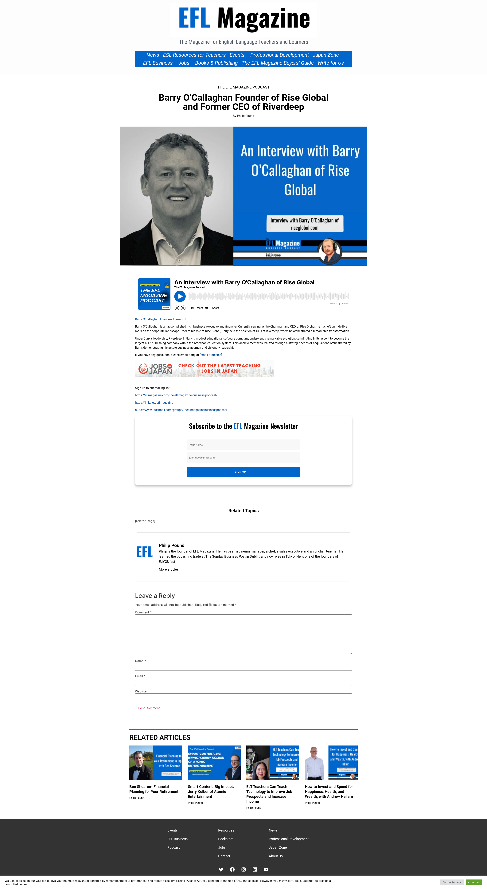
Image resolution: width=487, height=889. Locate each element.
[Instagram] (243, 869)
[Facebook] (232, 869)
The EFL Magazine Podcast (243, 87)
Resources (226, 830)
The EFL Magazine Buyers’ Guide (278, 63)
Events (237, 55)
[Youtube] (266, 869)
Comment (143, 612)
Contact (224, 856)
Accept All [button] (474, 882)
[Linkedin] (254, 869)
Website (140, 691)
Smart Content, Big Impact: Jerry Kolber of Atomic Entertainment (211, 791)
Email (140, 676)
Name (140, 660)
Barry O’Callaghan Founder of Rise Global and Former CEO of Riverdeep (244, 102)
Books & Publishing (216, 63)
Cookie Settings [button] (452, 882)
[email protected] (211, 355)
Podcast (173, 847)
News (152, 55)
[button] (243, 69)
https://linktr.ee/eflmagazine (154, 402)
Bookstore (226, 839)
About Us (276, 856)
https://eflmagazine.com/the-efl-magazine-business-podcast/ (176, 395)
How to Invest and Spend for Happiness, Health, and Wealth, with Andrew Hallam (329, 791)
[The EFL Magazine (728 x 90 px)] (204, 376)
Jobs (183, 63)
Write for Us (331, 63)
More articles (169, 569)
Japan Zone (326, 55)
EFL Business (158, 63)
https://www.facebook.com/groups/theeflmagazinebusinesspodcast (181, 410)
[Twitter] (221, 869)
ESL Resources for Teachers (194, 55)
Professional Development (279, 55)
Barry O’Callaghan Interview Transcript (160, 319)
